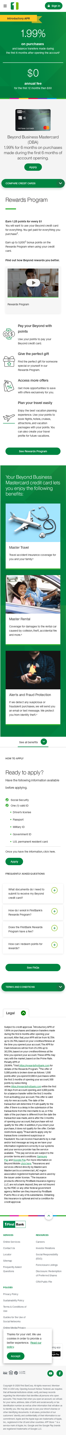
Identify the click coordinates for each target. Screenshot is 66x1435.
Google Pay (19, 1159)
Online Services (11, 1241)
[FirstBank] (15, 6)
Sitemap (7, 1260)
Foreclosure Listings (47, 1264)
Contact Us (9, 1248)
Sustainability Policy (13, 1300)
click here (26, 1163)
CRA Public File (44, 1281)
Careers (40, 1241)
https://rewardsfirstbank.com (34, 1065)
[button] (33, 283)
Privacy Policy (10, 1294)
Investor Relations (45, 1248)
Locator (7, 1254)
